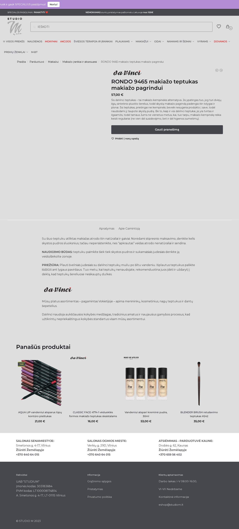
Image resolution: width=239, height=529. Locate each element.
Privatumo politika (99, 497)
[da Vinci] (127, 73)
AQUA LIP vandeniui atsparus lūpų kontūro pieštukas (40, 414)
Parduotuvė (37, 61)
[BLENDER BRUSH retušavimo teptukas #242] (199, 384)
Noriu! (47, 4)
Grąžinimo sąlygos (99, 481)
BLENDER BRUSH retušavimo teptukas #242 (199, 414)
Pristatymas (95, 489)
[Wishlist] (58, 365)
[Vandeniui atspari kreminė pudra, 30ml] (146, 384)
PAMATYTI (39, 12)
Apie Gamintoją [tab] (129, 228)
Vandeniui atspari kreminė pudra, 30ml (146, 414)
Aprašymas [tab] (106, 228)
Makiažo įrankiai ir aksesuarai (79, 61)
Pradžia (21, 61)
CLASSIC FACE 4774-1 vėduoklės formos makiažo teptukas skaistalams (93, 414)
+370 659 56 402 (170, 454)
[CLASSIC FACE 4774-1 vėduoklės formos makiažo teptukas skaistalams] (93, 384)
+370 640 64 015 (27, 454)
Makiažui (53, 61)
